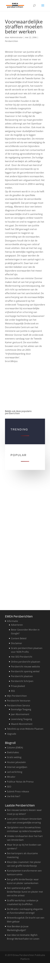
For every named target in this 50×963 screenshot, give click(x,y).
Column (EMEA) (15, 747)
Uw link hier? (13, 796)
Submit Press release (18, 791)
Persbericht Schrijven (22, 681)
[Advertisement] (25, 385)
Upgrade (11, 733)
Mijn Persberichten (17, 695)
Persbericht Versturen (18, 700)
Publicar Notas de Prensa (20, 781)
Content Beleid (18, 638)
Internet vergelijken (17, 767)
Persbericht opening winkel (25, 671)
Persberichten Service (18, 705)
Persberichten (11, 41)
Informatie (12, 621)
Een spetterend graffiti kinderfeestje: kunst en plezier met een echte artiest (25, 891)
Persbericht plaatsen (22, 676)
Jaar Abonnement (20, 714)
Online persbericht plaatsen (25, 661)
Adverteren (17, 624)
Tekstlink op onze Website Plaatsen (25, 728)
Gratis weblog (14, 757)
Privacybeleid (18, 686)
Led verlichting (14, 771)
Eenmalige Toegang (21, 709)
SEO (9, 786)
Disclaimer (16, 643)
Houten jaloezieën (16, 762)
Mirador (11, 776)
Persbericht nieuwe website (25, 666)
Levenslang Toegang (21, 719)
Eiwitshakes (13, 752)
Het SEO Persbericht (21, 656)
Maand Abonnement (21, 723)
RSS (13, 690)
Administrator (16, 37)
